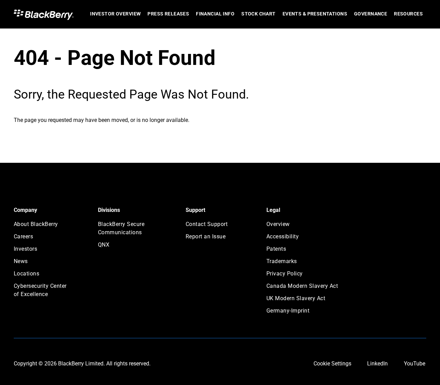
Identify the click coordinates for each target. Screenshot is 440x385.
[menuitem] (115, 14)
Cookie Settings (332, 363)
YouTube (414, 363)
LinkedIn (377, 363)
